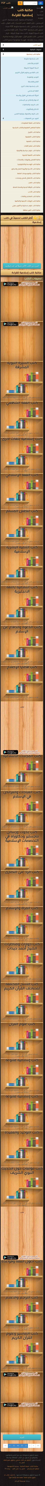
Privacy (7, 1468)
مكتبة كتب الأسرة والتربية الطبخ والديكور (25, 168)
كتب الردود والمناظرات (30, 104)
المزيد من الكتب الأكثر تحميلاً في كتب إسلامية (22, 266)
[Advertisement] (22, 242)
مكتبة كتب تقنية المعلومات (30, 123)
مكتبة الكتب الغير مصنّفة (31, 210)
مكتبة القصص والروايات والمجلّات (28, 159)
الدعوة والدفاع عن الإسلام (28, 100)
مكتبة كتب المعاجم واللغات (30, 196)
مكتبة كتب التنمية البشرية (31, 155)
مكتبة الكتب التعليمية (32, 136)
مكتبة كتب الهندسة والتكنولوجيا (29, 164)
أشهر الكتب (37, 45)
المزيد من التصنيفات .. (30, 118)
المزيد (22, 1437)
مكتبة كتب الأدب (34, 191)
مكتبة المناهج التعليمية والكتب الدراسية (26, 127)
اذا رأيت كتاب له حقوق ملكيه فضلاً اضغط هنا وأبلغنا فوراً (20, 1476)
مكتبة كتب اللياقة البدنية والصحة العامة (26, 187)
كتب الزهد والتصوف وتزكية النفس (26, 113)
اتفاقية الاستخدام (33, 1468)
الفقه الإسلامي (33, 91)
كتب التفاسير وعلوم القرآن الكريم (26, 72)
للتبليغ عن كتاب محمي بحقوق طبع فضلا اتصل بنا (17, 1461)
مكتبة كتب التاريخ (34, 132)
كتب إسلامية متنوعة (31, 58)
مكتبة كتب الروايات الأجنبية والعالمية (27, 201)
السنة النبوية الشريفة (31, 68)
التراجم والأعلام (33, 63)
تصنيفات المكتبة (35, 49)
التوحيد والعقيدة (32, 77)
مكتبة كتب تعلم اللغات (32, 146)
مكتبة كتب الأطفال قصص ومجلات (27, 178)
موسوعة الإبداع (20, 1481)
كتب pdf (15, 1468)
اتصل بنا (22, 1468)
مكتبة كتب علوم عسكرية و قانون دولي (26, 205)
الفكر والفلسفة (33, 81)
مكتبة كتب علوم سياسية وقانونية (28, 150)
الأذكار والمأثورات (32, 109)
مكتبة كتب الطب (34, 182)
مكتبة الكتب (34, 1466)
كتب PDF (5, 3)
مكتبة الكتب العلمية (33, 141)
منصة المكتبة (24, 1466)
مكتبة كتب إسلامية (33, 54)
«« (38, 1445)
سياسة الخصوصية (13, 1466)
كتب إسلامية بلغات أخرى (29, 86)
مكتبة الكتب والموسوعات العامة (28, 173)
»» (5, 1445)
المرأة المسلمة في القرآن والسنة (27, 95)
